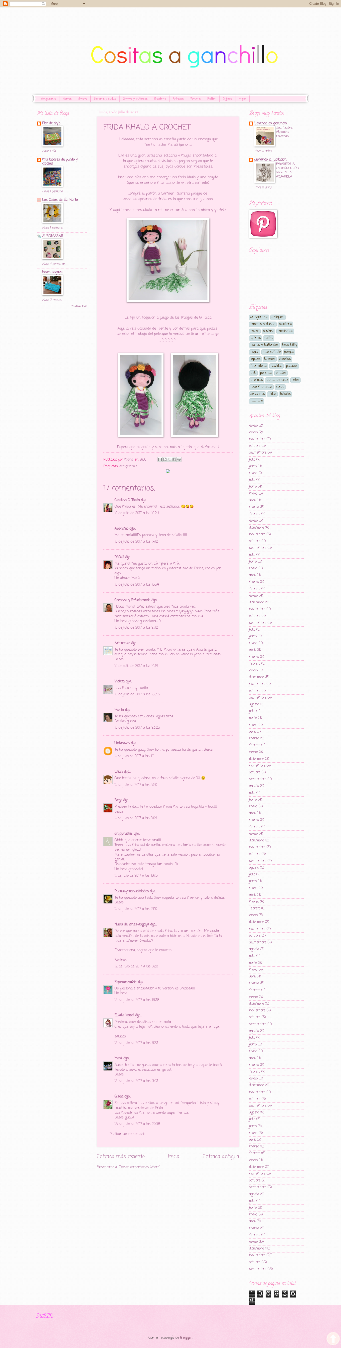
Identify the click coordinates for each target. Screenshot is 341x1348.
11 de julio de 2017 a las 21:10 (136, 909)
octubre (254, 446)
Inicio (173, 1156)
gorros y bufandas (264, 345)
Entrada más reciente (121, 1156)
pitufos (281, 373)
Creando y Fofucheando (132, 600)
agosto (254, 704)
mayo (253, 473)
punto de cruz (277, 380)
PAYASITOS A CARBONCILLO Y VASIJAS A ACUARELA (287, 170)
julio (252, 459)
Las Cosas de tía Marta (60, 200)
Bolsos (82, 98)
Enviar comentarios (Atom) (140, 1167)
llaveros (269, 359)
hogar (254, 352)
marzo (254, 507)
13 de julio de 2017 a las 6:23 (136, 1043)
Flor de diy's (51, 123)
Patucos (195, 98)
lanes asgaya (52, 272)
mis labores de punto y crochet (60, 161)
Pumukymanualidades (132, 891)
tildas (272, 394)
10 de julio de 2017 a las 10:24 (137, 513)
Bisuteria (160, 98)
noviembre (257, 439)
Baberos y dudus (105, 98)
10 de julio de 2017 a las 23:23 (137, 727)
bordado (268, 331)
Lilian (119, 771)
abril (252, 500)
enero (253, 425)
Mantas (67, 98)
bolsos (254, 331)
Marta (119, 710)
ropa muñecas (261, 387)
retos (295, 380)
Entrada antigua (221, 1156)
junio (253, 466)
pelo (253, 373)
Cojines (227, 98)
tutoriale (256, 401)
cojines (255, 338)
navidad (276, 366)
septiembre (257, 452)
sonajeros (257, 394)
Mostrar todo (79, 306)
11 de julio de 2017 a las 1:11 (134, 756)
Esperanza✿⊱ (126, 982)
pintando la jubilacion (270, 159)
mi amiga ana (179, 145)
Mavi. (118, 1058)
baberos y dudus (262, 324)
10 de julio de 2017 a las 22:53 (137, 694)
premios (256, 380)
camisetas (285, 331)
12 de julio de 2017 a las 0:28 (136, 966)
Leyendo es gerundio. (270, 123)
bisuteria (285, 324)
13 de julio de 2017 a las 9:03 (136, 1081)
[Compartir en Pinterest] (178, 459)
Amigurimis (48, 98)
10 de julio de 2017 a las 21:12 (136, 627)
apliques (278, 317)
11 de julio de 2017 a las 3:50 (136, 785)
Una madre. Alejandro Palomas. (284, 132)
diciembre (256, 527)
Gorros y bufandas (135, 98)
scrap (280, 387)
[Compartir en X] (169, 459)
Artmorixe (122, 643)
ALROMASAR (52, 236)
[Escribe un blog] (164, 459)
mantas (285, 359)
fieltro (268, 338)
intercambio (272, 352)
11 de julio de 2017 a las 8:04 (136, 818)
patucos (292, 366)
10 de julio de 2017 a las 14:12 (136, 541)
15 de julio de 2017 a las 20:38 (137, 1124)
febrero (254, 514)
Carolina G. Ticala (127, 500)
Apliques (178, 98)
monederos (258, 366)
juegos (289, 352)
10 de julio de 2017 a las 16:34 (137, 584)
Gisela (119, 1096)
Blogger (186, 1337)
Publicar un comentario (127, 1134)
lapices (255, 359)
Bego (118, 800)
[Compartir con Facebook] (174, 459)
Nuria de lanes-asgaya (132, 924)
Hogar (242, 98)
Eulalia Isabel (124, 1015)
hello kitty (289, 345)
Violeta (120, 681)
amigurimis (128, 466)
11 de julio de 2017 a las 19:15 (136, 875)
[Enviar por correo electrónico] (160, 459)
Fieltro (211, 98)
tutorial (285, 394)
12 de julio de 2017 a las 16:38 (137, 1000)
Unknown (122, 743)
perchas (266, 373)
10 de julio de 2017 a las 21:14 (136, 666)
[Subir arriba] (333, 1339)
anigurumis (124, 833)
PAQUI (119, 557)
